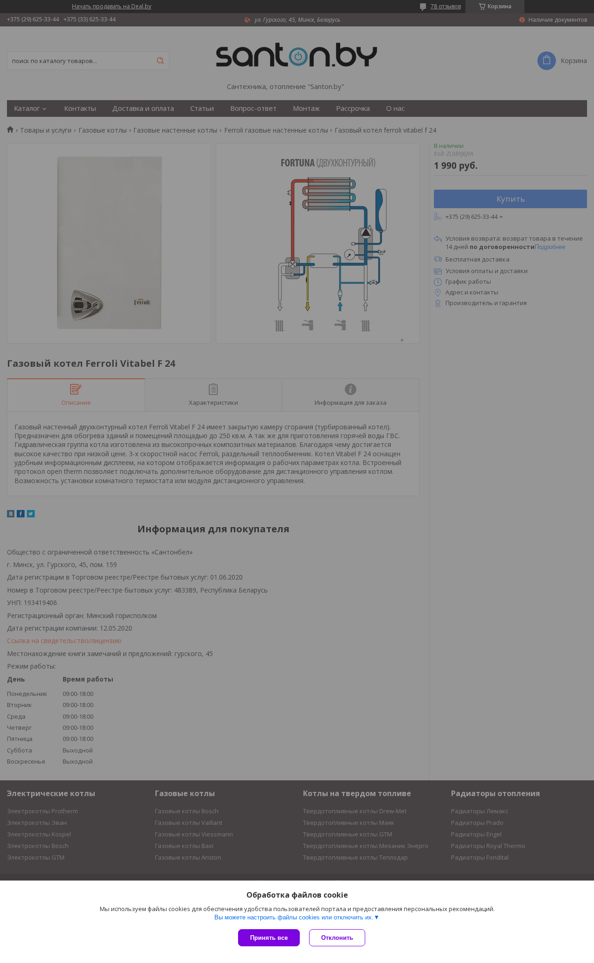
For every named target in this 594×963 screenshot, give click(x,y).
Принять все (269, 937)
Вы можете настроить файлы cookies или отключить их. (294, 917)
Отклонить (337, 937)
